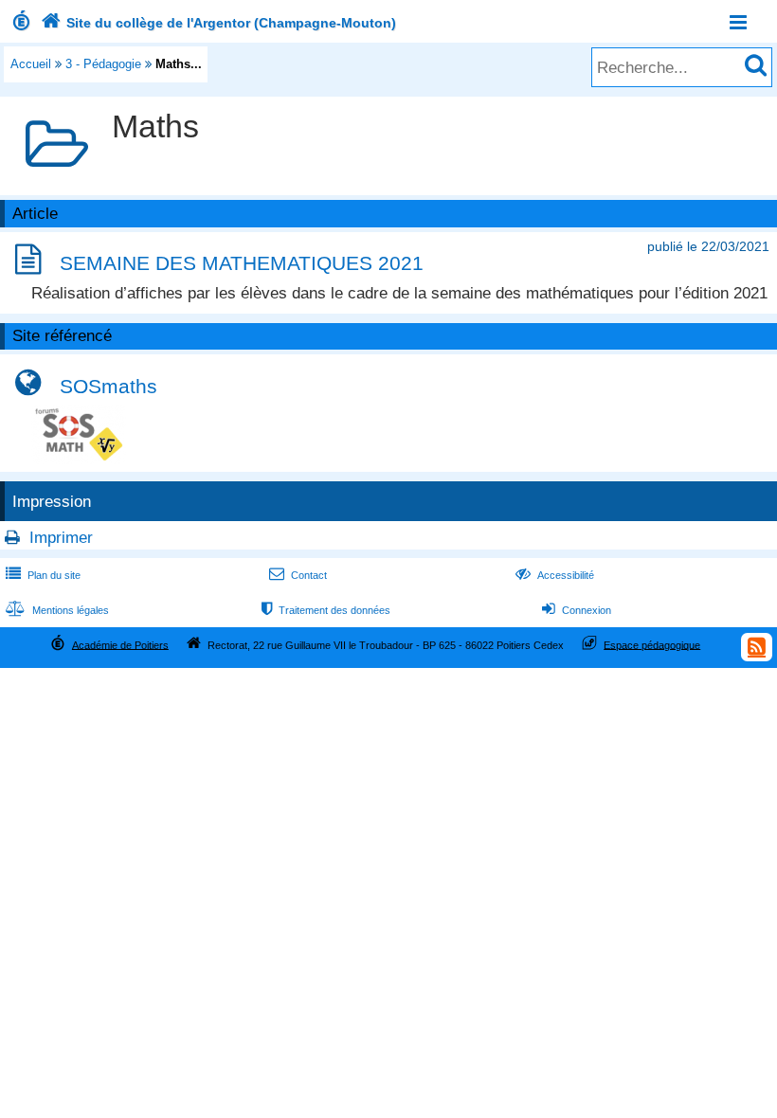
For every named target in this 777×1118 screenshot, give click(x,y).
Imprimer (61, 538)
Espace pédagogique (652, 644)
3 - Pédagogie (103, 64)
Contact (298, 575)
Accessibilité (554, 575)
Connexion (576, 610)
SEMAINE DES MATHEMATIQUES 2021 (242, 263)
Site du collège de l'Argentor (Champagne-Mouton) (218, 22)
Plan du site (43, 575)
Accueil (30, 64)
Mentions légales (57, 610)
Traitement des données (326, 610)
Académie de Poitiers (120, 644)
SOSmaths (108, 386)
